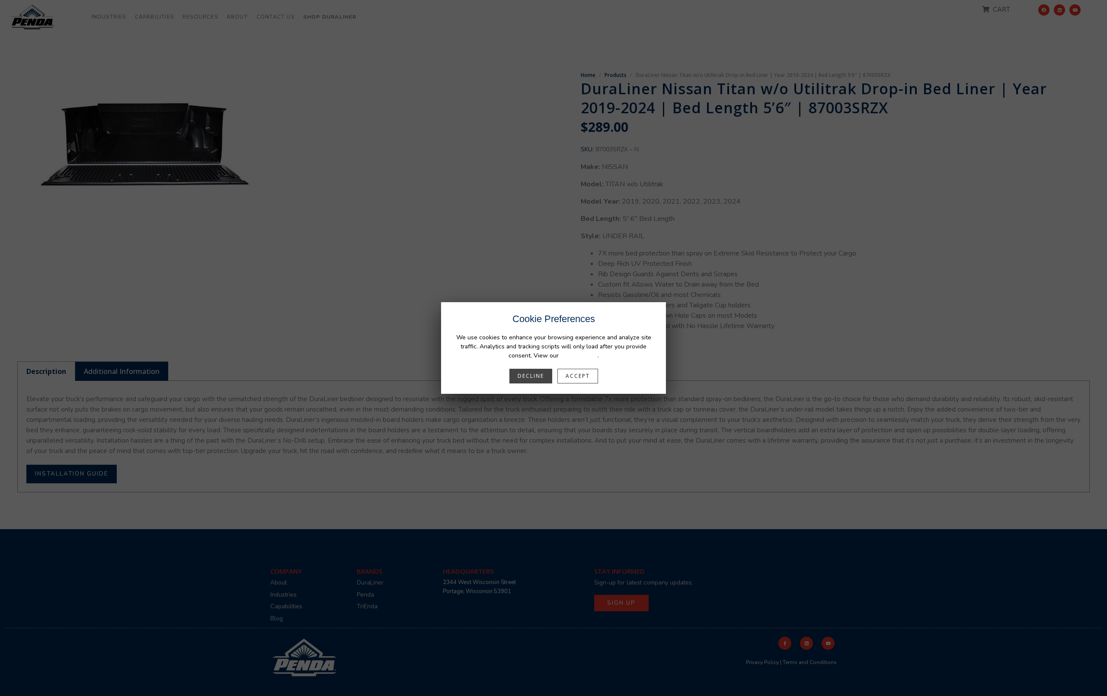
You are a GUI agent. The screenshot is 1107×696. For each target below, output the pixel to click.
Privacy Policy (579, 355)
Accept (578, 376)
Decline (531, 376)
